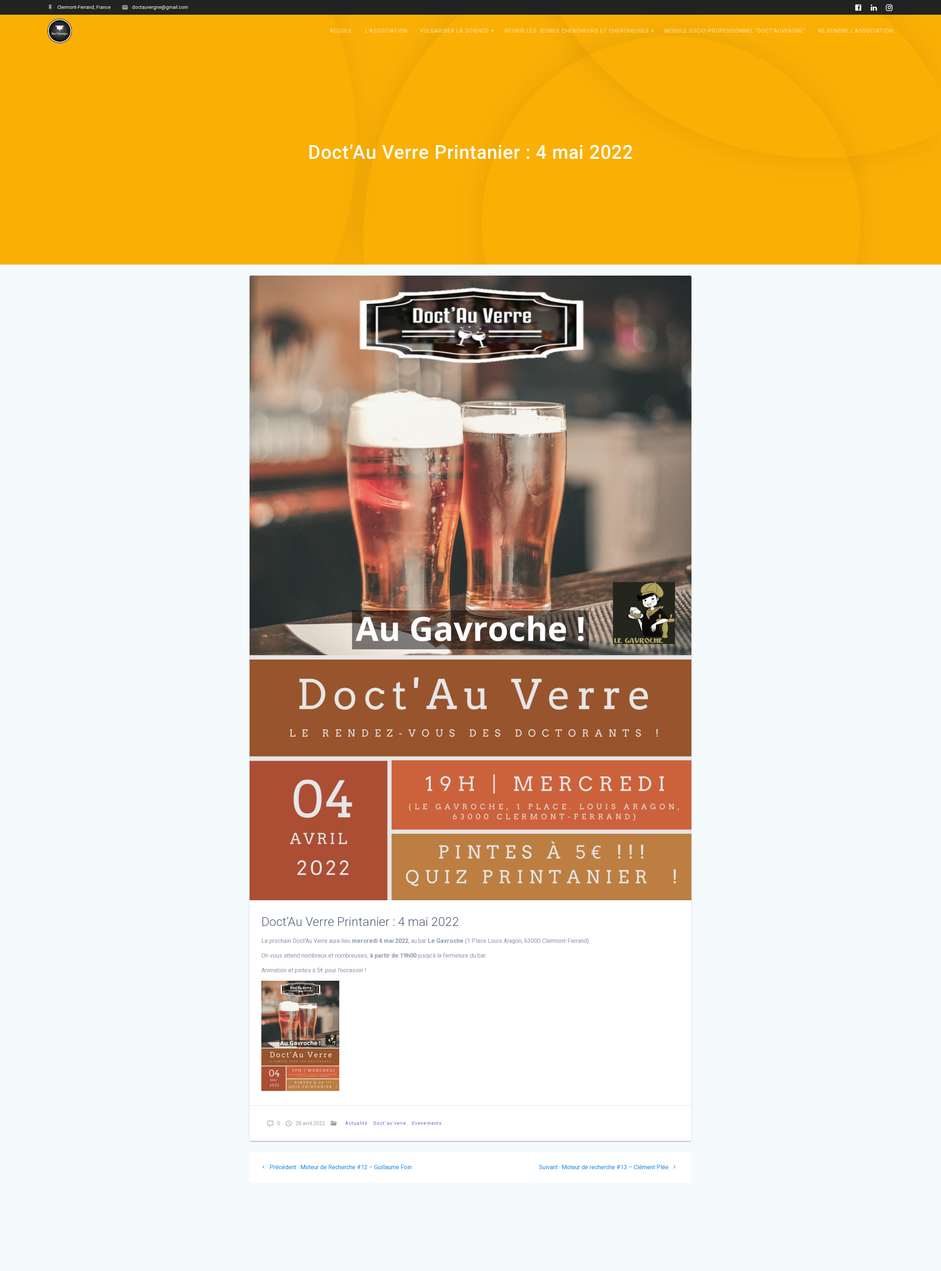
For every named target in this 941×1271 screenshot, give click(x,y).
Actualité (356, 1123)
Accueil (341, 31)
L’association (386, 31)
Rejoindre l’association (855, 31)
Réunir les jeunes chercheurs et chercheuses (577, 31)
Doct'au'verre (389, 1123)
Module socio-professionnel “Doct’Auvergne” (735, 31)
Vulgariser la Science (454, 31)
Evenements (427, 1123)
